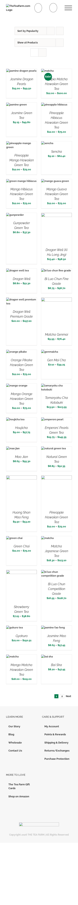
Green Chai (22, 546)
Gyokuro (22, 636)
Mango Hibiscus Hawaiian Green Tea (21, 194)
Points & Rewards (55, 734)
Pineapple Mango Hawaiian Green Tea (21, 160)
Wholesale (15, 742)
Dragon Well (21, 279)
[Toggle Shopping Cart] (38, 8)
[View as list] (42, 52)
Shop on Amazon (18, 796)
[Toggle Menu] (68, 8)
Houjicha (21, 428)
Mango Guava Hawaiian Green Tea (56, 194)
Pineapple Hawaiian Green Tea (56, 517)
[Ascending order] (60, 31)
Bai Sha (56, 665)
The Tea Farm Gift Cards (19, 786)
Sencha (56, 152)
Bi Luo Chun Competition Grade (56, 589)
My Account (51, 726)
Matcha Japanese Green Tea (56, 551)
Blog (11, 734)
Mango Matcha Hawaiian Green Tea (21, 669)
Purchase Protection (56, 758)
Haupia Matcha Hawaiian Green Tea (56, 84)
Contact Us (15, 750)
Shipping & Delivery (56, 742)
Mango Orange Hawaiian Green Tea (21, 398)
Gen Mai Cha (56, 360)
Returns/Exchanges (56, 750)
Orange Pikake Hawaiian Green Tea (21, 365)
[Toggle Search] (53, 7)
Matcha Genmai (56, 334)
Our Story (14, 726)
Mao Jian (21, 457)
